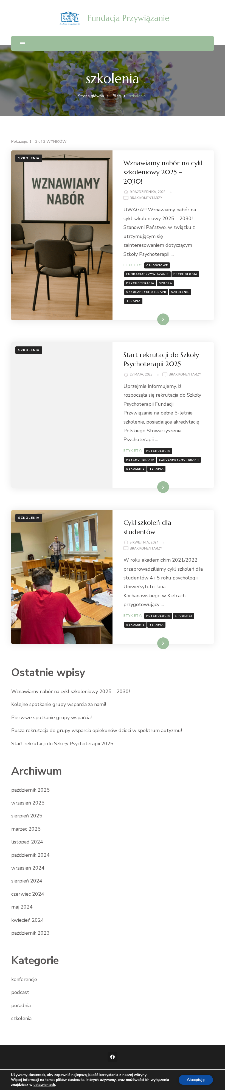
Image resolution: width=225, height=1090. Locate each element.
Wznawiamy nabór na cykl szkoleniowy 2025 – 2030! (163, 172)
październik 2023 (30, 933)
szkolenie (180, 292)
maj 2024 (22, 907)
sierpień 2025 (26, 815)
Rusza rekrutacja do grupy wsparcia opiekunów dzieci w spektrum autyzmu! (96, 730)
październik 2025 (30, 790)
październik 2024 (30, 855)
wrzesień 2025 (27, 803)
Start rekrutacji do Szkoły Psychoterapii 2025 (62, 743)
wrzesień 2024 (27, 868)
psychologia (185, 274)
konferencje (24, 979)
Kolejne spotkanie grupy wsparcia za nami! (58, 704)
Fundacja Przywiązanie (128, 18)
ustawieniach (44, 1084)
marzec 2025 (26, 829)
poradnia (21, 1005)
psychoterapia (140, 283)
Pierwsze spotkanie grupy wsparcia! (51, 717)
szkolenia (29, 158)
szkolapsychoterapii (179, 460)
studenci (183, 616)
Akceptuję (196, 1079)
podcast (20, 992)
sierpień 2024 (26, 881)
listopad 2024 (27, 842)
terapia (133, 301)
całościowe (157, 265)
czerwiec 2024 (27, 894)
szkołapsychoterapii (146, 292)
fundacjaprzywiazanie (147, 274)
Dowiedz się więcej (150, 319)
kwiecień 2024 (27, 920)
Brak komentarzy (146, 198)
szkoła (165, 283)
